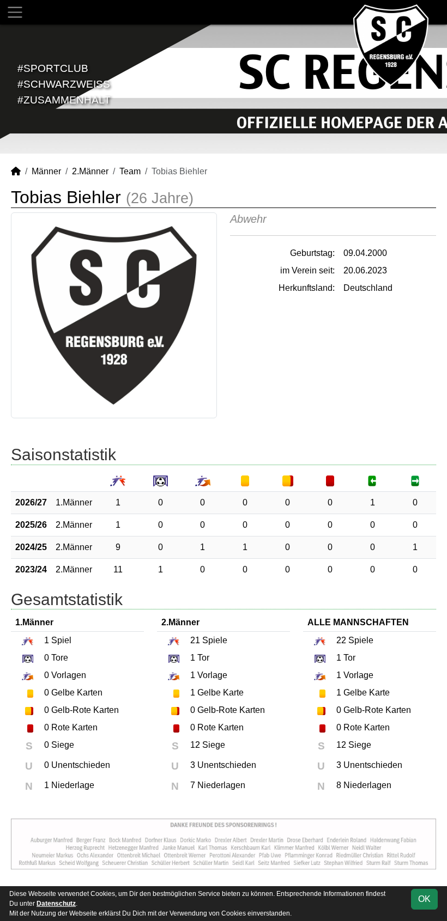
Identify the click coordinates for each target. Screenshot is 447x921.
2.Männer (90, 171)
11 (118, 569)
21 (195, 640)
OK (424, 899)
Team (130, 171)
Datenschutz (56, 903)
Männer (46, 171)
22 (341, 640)
